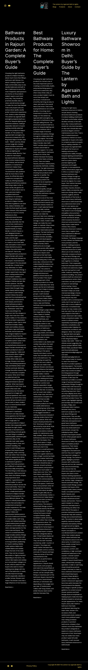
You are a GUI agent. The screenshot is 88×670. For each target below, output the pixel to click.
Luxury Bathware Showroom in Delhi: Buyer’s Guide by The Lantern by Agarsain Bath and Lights (71, 67)
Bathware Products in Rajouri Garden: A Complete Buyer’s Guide (15, 50)
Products (62, 7)
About (70, 7)
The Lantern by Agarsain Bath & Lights (65, 4)
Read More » (9, 587)
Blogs (54, 7)
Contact (77, 7)
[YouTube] (11, 666)
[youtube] (9, 5)
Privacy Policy (32, 666)
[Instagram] (5, 5)
